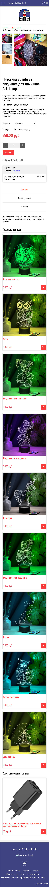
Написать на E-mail (24, 855)
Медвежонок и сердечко (15, 577)
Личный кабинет (13, 870)
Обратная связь (12, 874)
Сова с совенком (11, 697)
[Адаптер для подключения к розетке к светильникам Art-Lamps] (24, 799)
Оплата (36, 870)
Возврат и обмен (34, 874)
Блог (22, 874)
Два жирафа (9, 756)
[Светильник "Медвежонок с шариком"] (24, 435)
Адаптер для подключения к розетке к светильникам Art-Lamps (22, 824)
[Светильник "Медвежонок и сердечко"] (24, 554)
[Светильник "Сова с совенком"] (24, 673)
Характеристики (24, 198)
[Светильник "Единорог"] (24, 494)
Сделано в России (41, 883)
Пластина (6, 123)
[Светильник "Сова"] (24, 315)
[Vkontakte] (24, 863)
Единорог (7, 518)
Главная (5, 28)
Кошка (6, 637)
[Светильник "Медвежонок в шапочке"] (24, 375)
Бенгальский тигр (11, 279)
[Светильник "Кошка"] (24, 613)
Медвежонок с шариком (15, 458)
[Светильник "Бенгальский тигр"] (24, 256)
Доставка (26, 870)
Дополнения (16, 28)
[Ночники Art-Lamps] (24, 20)
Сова (5, 339)
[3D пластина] (30, 50)
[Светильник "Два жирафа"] (24, 733)
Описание (24, 189)
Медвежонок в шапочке (14, 398)
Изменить (16, 171)
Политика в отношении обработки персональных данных (23, 877)
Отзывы (24, 207)
